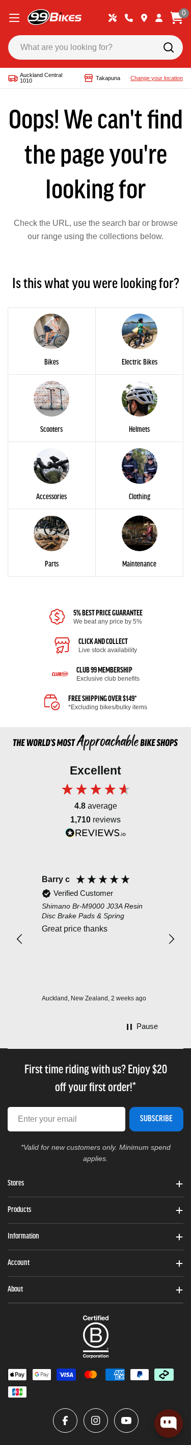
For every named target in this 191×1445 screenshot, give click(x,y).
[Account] (158, 18)
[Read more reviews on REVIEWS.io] (95, 835)
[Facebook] (65, 1420)
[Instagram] (96, 1420)
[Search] (168, 47)
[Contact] (129, 18)
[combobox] (95, 47)
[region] (95, 939)
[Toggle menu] (14, 18)
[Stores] (144, 18)
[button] (20, 939)
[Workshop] (112, 18)
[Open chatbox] (168, 1423)
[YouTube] (126, 1420)
